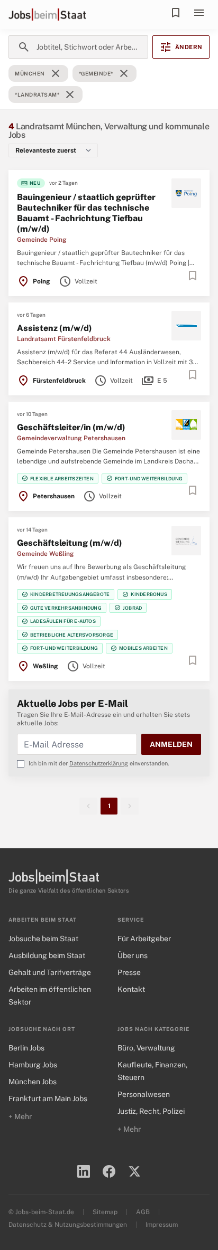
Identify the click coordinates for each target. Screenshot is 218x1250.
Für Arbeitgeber (144, 938)
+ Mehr (20, 1116)
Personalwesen (143, 1094)
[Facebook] (109, 1171)
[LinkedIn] (83, 1171)
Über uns (132, 955)
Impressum (162, 1224)
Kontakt (131, 989)
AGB (143, 1212)
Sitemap (105, 1212)
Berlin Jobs (26, 1048)
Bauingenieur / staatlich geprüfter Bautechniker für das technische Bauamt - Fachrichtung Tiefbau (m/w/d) (86, 213)
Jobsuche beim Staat (43, 938)
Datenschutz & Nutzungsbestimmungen (67, 1224)
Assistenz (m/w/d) (54, 328)
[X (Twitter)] (134, 1171)
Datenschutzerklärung (98, 763)
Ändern (181, 47)
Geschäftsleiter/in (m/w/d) (71, 427)
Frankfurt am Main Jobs (47, 1098)
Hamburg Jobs (32, 1064)
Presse (129, 972)
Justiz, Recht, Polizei (151, 1111)
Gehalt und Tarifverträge (49, 972)
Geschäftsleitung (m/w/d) (69, 543)
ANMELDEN (171, 744)
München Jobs (32, 1081)
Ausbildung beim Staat (46, 955)
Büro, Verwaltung (146, 1048)
